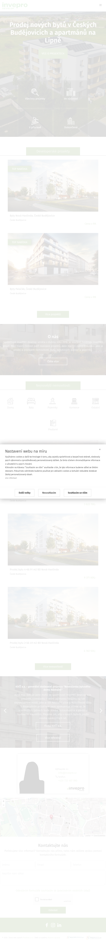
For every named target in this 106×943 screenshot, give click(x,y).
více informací (11, 478)
